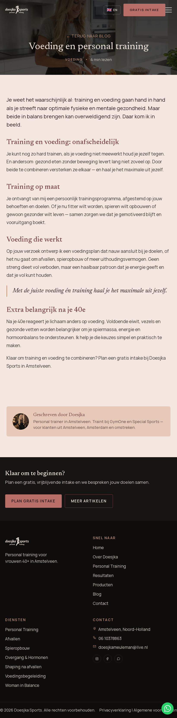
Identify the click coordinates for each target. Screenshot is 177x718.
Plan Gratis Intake (33, 500)
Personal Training (109, 566)
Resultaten (103, 575)
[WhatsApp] (118, 659)
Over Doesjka (105, 557)
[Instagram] (97, 659)
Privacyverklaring (115, 710)
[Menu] (168, 10)
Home (98, 547)
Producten (103, 585)
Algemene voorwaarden (155, 710)
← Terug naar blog (88, 35)
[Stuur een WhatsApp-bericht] (167, 708)
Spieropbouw (17, 648)
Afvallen (12, 639)
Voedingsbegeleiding (25, 676)
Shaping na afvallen (23, 667)
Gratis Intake (144, 10)
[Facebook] (108, 659)
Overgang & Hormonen (26, 657)
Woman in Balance (22, 685)
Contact (100, 603)
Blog (97, 594)
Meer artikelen (89, 500)
